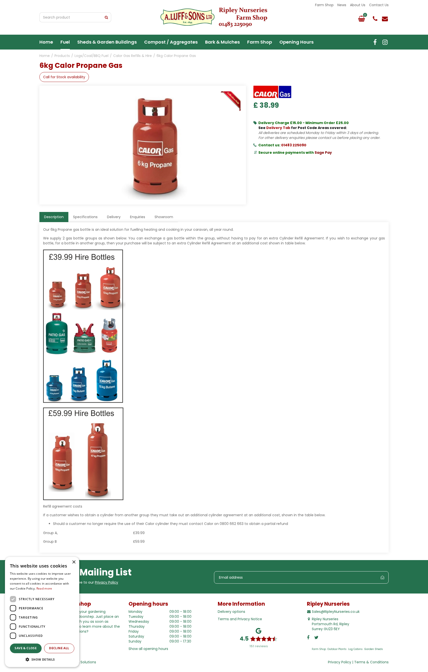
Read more (44, 588)
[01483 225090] (375, 18)
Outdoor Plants (337, 649)
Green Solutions (82, 662)
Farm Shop (319, 649)
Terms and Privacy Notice (240, 619)
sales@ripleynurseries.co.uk (385, 18)
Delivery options (231, 611)
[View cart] (361, 18)
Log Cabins (355, 649)
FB (375, 42)
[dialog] (42, 612)
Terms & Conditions (371, 662)
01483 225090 (293, 145)
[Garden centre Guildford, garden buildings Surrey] (214, 17)
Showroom (164, 216)
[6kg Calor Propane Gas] (154, 145)
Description (54, 216)
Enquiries (137, 216)
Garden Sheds (373, 649)
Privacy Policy (106, 582)
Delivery (114, 216)
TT (385, 42)
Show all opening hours (148, 648)
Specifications (85, 216)
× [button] (74, 562)
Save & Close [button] (26, 648)
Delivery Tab (278, 127)
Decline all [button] (59, 648)
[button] (42, 659)
